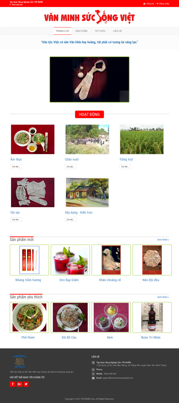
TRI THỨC (100, 30)
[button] (16, 166)
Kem (110, 337)
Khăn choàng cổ (110, 280)
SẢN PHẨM (81, 30)
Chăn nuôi (72, 159)
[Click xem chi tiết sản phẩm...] (29, 260)
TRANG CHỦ (62, 30)
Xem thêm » (163, 239)
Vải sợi (15, 212)
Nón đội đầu (151, 280)
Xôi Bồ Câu (69, 337)
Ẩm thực (16, 159)
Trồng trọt (126, 159)
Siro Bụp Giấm (69, 280)
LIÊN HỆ (117, 30)
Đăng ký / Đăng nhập (157, 3)
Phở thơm (28, 337)
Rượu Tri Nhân (151, 337)
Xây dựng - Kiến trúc (78, 212)
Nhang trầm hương (28, 280)
